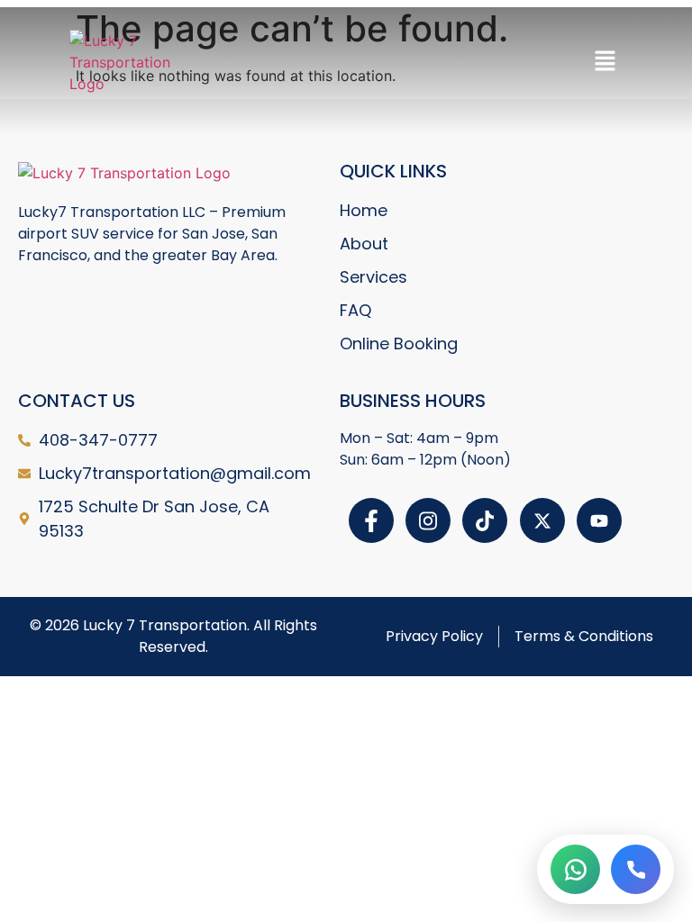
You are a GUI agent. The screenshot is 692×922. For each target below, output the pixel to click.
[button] (605, 61)
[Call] (635, 869)
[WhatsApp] (575, 869)
